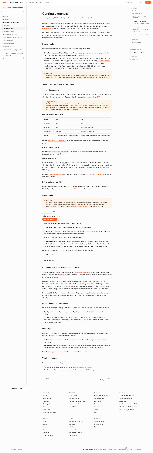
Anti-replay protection (55, 174)
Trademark (120, 449)
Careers (45, 424)
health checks (57, 206)
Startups (46, 407)
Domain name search (49, 412)
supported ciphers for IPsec (57, 151)
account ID (91, 97)
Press (45, 430)
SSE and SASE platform (126, 395)
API (36, 2)
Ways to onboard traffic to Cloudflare (139, 16)
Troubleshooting (136, 42)
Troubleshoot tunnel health (82, 367)
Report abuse (73, 435)
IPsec (59, 63)
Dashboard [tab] (47, 212)
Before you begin (137, 13)
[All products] (3, 7)
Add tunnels (135, 27)
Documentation (99, 421)
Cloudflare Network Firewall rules (81, 206)
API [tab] (54, 212)
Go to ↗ (49, 219)
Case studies (98, 401)
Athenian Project (74, 398)
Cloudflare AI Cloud (125, 398)
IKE (86, 63)
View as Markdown (82, 18)
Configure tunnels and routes (66, 8)
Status (96, 404)
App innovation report (101, 395)
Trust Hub (72, 424)
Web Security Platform (126, 410)
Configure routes (54, 352)
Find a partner (47, 404)
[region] (77, 127)
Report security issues (100, 449)
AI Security (122, 401)
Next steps (135, 39)
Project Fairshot (74, 404)
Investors (46, 427)
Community (97, 427)
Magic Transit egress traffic (94, 293)
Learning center (99, 424)
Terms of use (112, 449)
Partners (46, 401)
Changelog (47, 2)
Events (96, 410)
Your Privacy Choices (134, 449)
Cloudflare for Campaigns (77, 401)
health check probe (80, 272)
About (45, 421)
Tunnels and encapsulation (57, 141)
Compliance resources (76, 421)
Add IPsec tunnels (95, 174)
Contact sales (47, 398)
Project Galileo (73, 395)
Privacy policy (87, 449)
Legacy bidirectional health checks (141, 35)
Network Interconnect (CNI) (67, 189)
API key (100, 97)
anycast (64, 162)
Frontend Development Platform (129, 404)
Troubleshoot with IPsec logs (84, 370)
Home (43, 8)
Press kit (46, 433)
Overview (134, 11)
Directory (31, 2)
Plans (45, 395)
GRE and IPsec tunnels (140, 21)
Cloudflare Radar (99, 398)
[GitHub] (137, 2)
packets (62, 274)
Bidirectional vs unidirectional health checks (140, 30)
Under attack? (47, 410)
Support (96, 407)
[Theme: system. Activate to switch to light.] (141, 2)
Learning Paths (50, 8)
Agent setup (94, 18)
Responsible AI (73, 430)
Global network (48, 435)
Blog (95, 412)
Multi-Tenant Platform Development (130, 407)
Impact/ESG (72, 407)
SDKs (40, 2)
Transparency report (75, 433)
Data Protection (73, 427)
